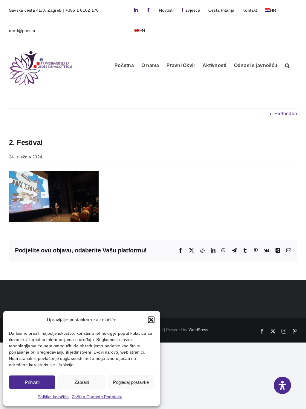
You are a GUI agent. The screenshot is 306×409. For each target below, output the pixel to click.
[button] (151, 320)
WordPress (198, 330)
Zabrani (81, 382)
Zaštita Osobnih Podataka (97, 396)
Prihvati (32, 382)
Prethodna (285, 113)
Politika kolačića (53, 396)
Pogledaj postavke (131, 382)
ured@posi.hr (22, 30)
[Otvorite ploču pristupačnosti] (282, 385)
